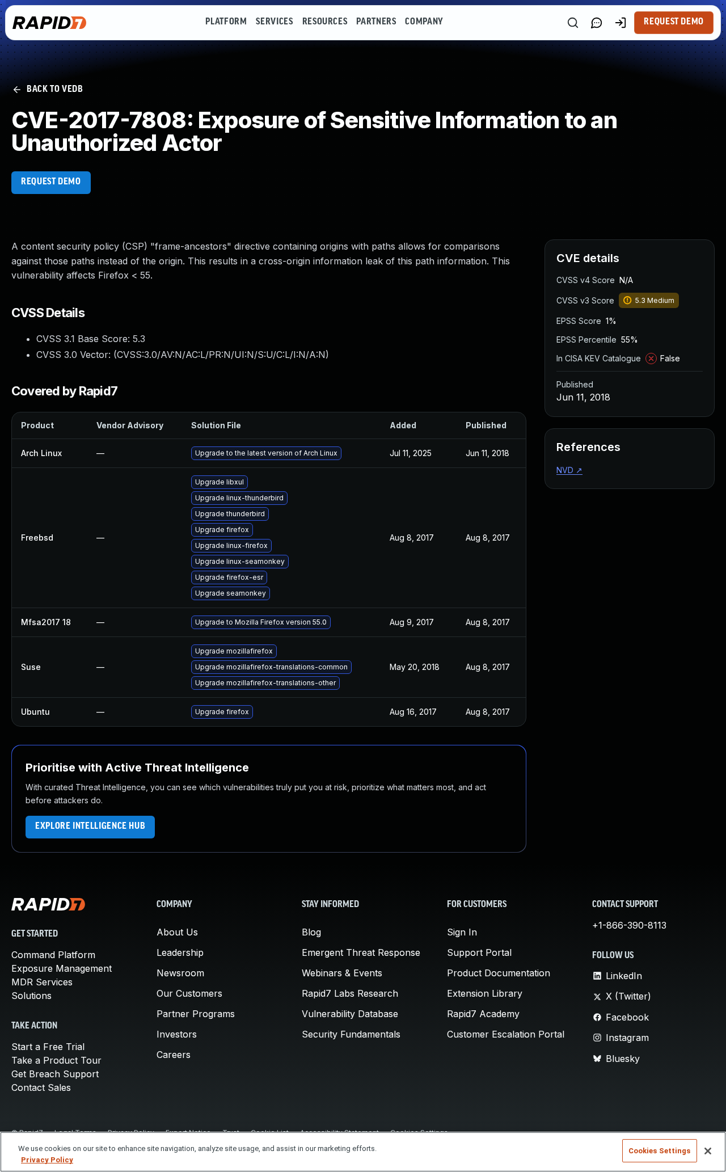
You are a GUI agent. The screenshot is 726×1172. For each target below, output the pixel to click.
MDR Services (42, 982)
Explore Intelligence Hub (90, 826)
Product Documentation (498, 973)
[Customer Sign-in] (620, 22)
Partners (376, 22)
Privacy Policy (47, 1160)
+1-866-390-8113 (629, 925)
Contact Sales (41, 1087)
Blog (311, 932)
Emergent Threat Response (361, 952)
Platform (226, 22)
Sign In (462, 932)
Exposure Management (61, 968)
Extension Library (484, 993)
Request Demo (674, 22)
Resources (325, 22)
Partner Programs (196, 1013)
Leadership (180, 952)
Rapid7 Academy (483, 1013)
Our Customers (189, 993)
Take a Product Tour (56, 1060)
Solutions (31, 995)
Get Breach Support (55, 1074)
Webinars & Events (342, 973)
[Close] (707, 1151)
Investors (177, 1034)
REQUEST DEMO (51, 182)
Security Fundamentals (351, 1034)
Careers (174, 1054)
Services (274, 22)
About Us (177, 932)
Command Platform (53, 954)
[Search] (573, 22)
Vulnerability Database (350, 1013)
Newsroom (180, 973)
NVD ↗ (569, 470)
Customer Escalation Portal (505, 1034)
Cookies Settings (659, 1150)
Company (424, 22)
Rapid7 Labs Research (350, 993)
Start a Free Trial (48, 1046)
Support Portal (479, 952)
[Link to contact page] (596, 22)
